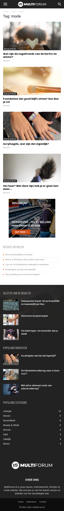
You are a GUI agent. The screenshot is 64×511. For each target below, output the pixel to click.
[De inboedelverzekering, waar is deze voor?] (11, 374)
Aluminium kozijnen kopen (34, 316)
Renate (6, 60)
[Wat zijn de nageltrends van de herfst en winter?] (32, 36)
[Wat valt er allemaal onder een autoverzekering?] (11, 389)
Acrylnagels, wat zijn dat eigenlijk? (26, 144)
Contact (42, 501)
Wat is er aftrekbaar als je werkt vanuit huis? (25, 259)
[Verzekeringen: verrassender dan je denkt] (11, 334)
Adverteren (31, 501)
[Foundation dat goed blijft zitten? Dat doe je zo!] (32, 81)
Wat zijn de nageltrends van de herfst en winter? (30, 55)
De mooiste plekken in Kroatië (18, 254)
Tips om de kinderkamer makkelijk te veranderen (27, 264)
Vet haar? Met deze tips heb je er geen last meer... (30, 187)
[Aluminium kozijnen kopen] (11, 319)
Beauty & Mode (10, 49)
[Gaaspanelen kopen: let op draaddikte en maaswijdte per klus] (11, 304)
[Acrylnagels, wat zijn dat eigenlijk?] (32, 126)
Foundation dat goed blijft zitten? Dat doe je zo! (31, 100)
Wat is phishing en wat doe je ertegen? (22, 274)
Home (6, 11)
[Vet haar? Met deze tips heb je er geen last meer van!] (32, 168)
